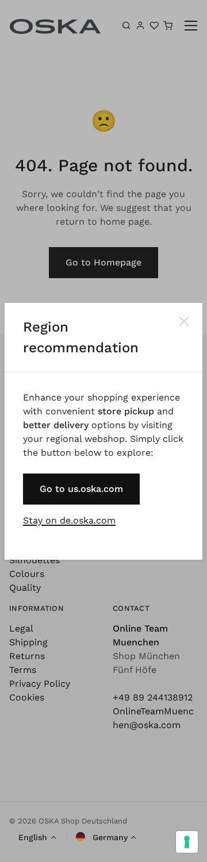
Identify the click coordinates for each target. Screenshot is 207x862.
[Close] (184, 321)
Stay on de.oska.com (69, 520)
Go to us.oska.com (81, 488)
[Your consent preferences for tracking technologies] (187, 842)
